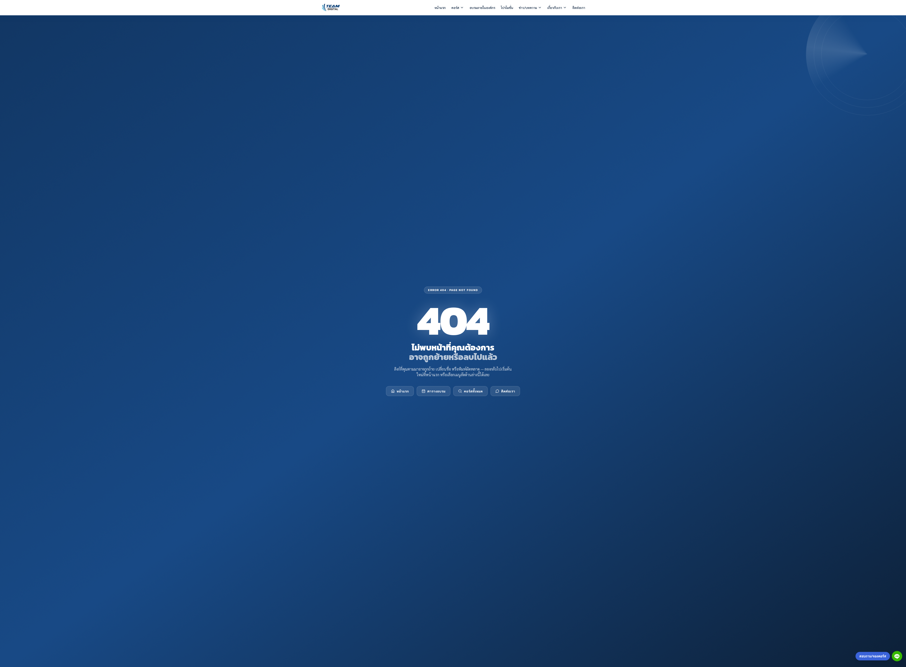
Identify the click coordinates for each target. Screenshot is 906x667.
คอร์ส (455, 7)
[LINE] (897, 656)
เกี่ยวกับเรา (554, 7)
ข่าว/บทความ (528, 7)
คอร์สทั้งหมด (473, 391)
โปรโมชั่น (507, 7)
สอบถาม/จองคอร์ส (872, 656)
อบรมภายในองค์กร (482, 7)
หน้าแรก (440, 7)
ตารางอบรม (436, 391)
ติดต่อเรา (578, 7)
